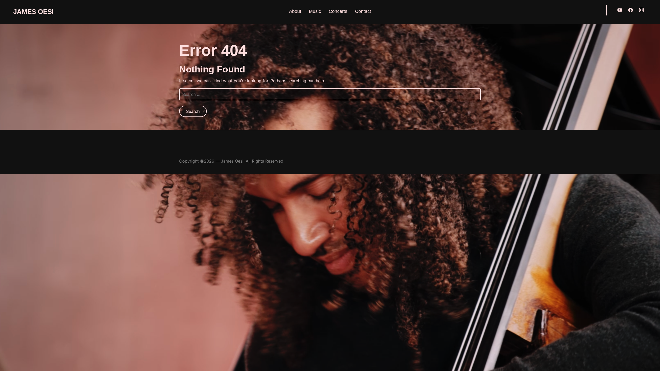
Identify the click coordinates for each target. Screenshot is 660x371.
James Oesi (33, 11)
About (295, 11)
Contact (363, 11)
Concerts (338, 11)
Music (315, 11)
